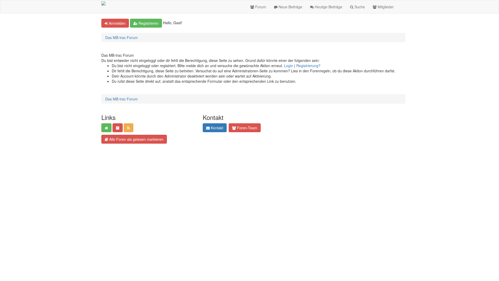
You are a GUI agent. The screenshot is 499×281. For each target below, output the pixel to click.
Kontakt (216, 127)
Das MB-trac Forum (121, 37)
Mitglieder (385, 6)
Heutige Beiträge (328, 6)
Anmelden (117, 23)
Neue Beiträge (290, 6)
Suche (359, 6)
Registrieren (148, 23)
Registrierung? (308, 65)
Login (288, 65)
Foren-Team (246, 127)
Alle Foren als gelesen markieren (135, 139)
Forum (260, 6)
